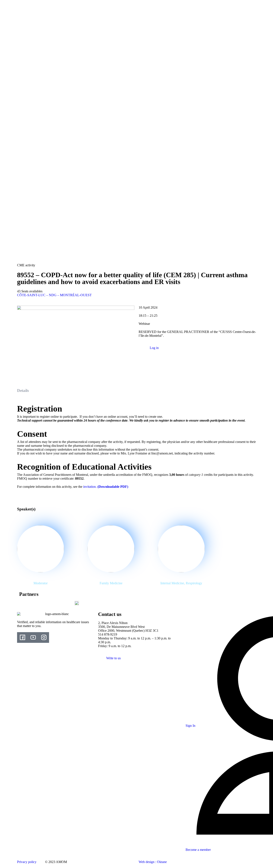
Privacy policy (26, 862)
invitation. (105, 486)
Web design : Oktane (153, 862)
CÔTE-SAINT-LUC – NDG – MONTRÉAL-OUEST (54, 295)
